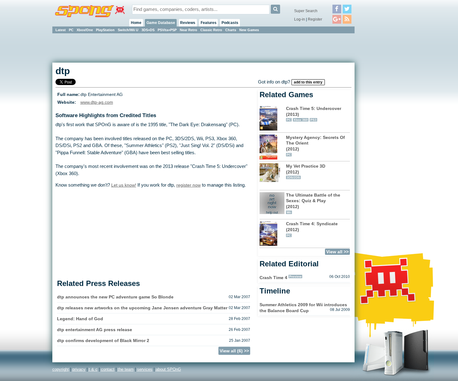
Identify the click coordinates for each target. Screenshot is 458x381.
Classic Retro (211, 30)
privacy (78, 369)
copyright (60, 369)
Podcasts (230, 23)
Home (136, 23)
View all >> (337, 251)
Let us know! (123, 185)
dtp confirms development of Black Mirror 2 (103, 340)
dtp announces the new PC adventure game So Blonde (115, 296)
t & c (93, 369)
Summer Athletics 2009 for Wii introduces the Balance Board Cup (303, 307)
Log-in (299, 19)
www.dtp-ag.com (96, 102)
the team (126, 369)
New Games (249, 30)
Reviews (187, 23)
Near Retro (188, 30)
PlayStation (105, 30)
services (144, 369)
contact (107, 369)
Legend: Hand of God (80, 318)
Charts (230, 30)
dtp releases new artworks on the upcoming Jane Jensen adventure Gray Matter (142, 307)
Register (315, 19)
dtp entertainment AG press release (94, 329)
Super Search (305, 11)
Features (209, 23)
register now (188, 185)
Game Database (160, 23)
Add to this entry (308, 82)
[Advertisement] (383, 127)
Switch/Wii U (128, 30)
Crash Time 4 (273, 277)
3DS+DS (148, 30)
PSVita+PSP (167, 30)
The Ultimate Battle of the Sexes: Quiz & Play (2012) (313, 203)
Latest (60, 30)
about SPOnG (168, 369)
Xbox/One (85, 30)
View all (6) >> (234, 350)
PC (71, 30)
